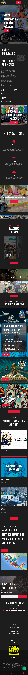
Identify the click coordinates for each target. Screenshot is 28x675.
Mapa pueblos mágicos (14, 624)
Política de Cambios (14, 639)
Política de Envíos (14, 640)
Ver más (14, 296)
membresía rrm (14, 122)
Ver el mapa (5, 550)
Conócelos (14, 263)
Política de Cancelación (14, 637)
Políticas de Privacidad (14, 635)
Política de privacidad (8, 668)
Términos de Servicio (20, 668)
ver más (5, 379)
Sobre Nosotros (14, 619)
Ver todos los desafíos (14, 411)
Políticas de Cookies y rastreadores (14, 633)
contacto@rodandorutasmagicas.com (15, 611)
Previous (1, 19)
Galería (14, 621)
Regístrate (18, 2)
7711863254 (15, 609)
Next (26, 19)
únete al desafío (6, 354)
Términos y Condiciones (14, 631)
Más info (14, 201)
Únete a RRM (6, 30)
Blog (14, 623)
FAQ (14, 642)
